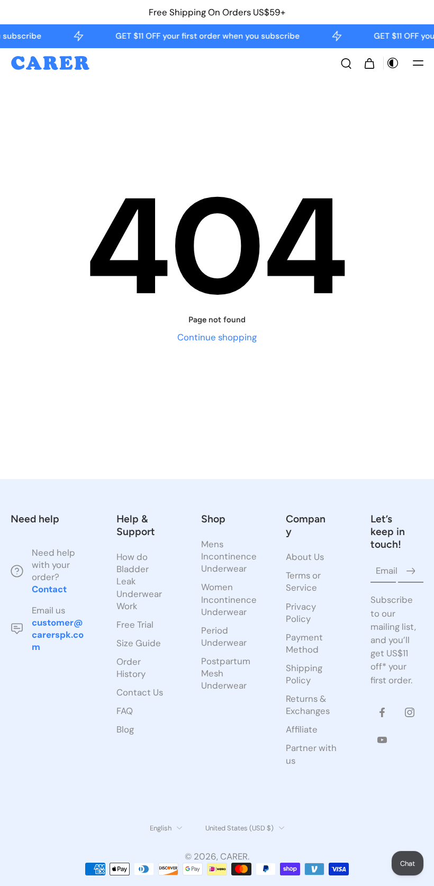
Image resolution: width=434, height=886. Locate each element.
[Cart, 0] (369, 63)
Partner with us (311, 754)
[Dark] (392, 63)
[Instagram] (409, 712)
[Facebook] (382, 712)
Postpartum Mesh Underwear (225, 673)
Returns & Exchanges (308, 705)
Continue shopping (217, 337)
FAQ (124, 711)
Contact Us (139, 692)
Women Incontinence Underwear (227, 599)
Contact (49, 589)
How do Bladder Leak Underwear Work (139, 581)
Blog (125, 729)
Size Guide (138, 643)
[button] (418, 63)
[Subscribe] (410, 571)
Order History (131, 668)
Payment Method (304, 643)
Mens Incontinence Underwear (227, 556)
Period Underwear (224, 636)
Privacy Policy (301, 612)
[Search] (346, 63)
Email (386, 571)
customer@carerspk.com (58, 634)
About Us (305, 557)
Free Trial (134, 624)
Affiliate (302, 729)
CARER (234, 856)
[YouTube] (382, 740)
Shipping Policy (304, 674)
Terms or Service (303, 581)
